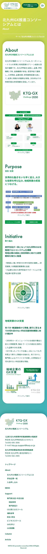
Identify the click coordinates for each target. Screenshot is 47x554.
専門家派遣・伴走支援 (15, 498)
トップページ (10, 464)
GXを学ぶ (11, 524)
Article (8, 539)
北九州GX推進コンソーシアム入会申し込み (30, 5)
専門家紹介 (13, 506)
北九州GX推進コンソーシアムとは (20, 475)
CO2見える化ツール (15, 509)
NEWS (7, 488)
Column (8, 534)
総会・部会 (11, 517)
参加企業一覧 (12, 478)
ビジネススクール (14, 520)
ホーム (18, 36)
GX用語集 (11, 528)
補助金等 (10, 513)
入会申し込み (12, 482)
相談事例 (12, 502)
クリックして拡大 (24, 152)
